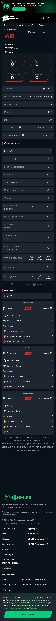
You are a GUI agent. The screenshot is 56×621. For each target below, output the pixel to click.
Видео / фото (41, 584)
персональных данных (15, 608)
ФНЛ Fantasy (8, 528)
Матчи (5, 533)
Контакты (6, 568)
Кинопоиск (40, 579)
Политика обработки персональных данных (20, 523)
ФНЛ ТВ (6, 590)
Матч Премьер (9, 584)
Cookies (33, 608)
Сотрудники (8, 544)
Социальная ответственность (10, 561)
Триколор (26, 584)
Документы (7, 549)
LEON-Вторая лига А (38, 539)
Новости (6, 539)
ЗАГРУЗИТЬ (19, 9)
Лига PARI (33, 533)
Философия (7, 554)
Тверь (41, 25)
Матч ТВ (6, 579)
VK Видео (26, 579)
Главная (7, 25)
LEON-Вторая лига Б (38, 544)
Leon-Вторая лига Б (25, 25)
